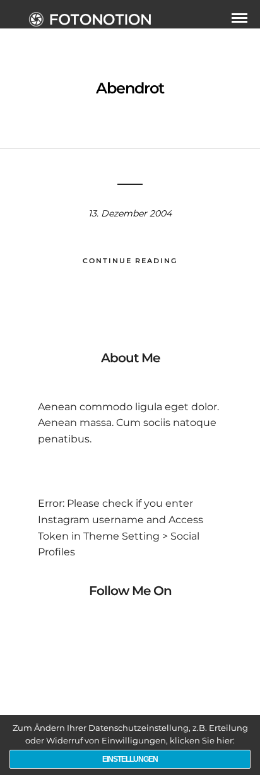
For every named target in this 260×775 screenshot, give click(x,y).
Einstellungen (130, 759)
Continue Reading (130, 260)
